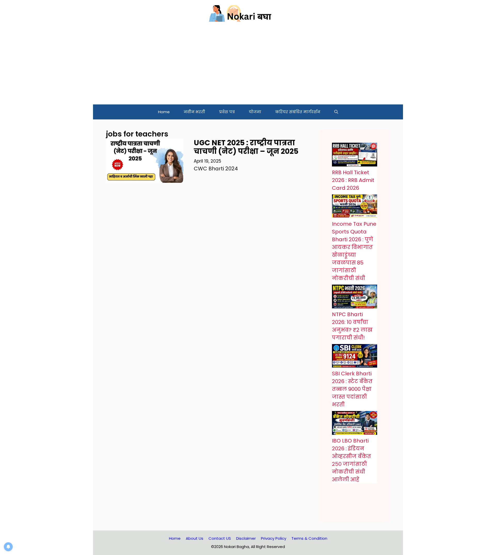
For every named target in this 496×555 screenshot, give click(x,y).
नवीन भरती (194, 112)
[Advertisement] (248, 65)
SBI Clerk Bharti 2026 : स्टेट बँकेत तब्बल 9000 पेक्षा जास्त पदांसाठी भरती (352, 389)
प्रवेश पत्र (227, 112)
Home (164, 112)
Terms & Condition (309, 538)
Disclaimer (246, 538)
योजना (255, 112)
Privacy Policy (273, 538)
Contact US (219, 538)
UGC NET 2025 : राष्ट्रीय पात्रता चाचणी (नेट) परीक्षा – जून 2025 (246, 147)
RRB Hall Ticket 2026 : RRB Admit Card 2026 (353, 180)
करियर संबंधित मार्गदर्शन (297, 112)
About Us (194, 538)
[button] (336, 111)
